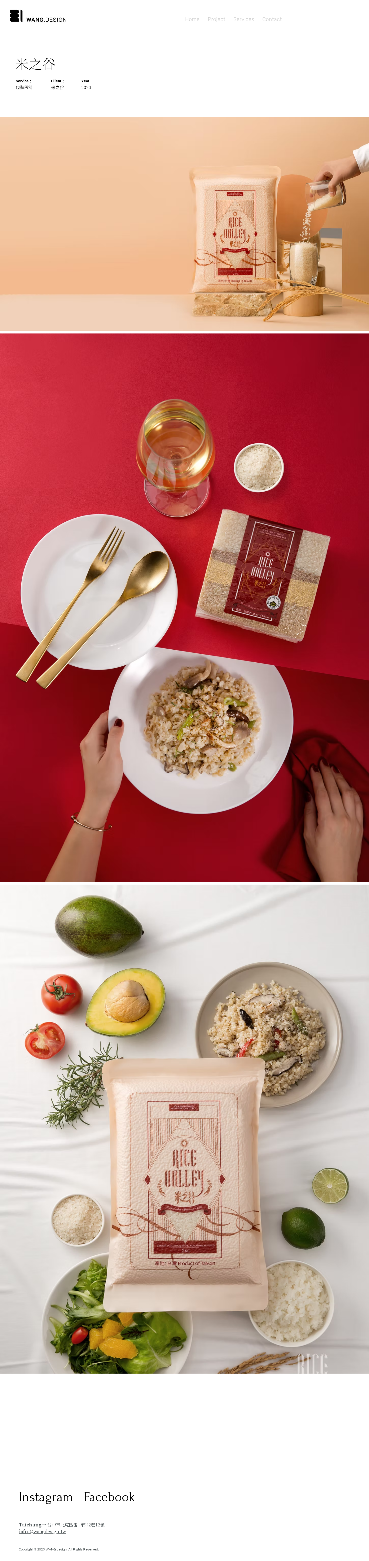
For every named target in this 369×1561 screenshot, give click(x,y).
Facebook (109, 1496)
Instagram (46, 1496)
